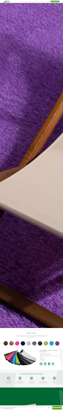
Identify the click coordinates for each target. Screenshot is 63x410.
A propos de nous (36, 1)
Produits (22, 1)
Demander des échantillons (55, 1)
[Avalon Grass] (6, 1)
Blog (32, 1)
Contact (41, 1)
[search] (46, 1)
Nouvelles (29, 1)
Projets (26, 1)
